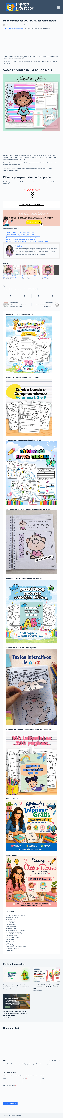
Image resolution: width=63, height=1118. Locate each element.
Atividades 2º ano (11, 921)
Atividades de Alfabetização (47, 25)
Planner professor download (31, 204)
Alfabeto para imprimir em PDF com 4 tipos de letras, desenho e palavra (27, 241)
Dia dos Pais (9, 943)
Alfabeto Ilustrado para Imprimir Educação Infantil (20, 239)
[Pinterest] (39, 296)
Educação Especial (11, 945)
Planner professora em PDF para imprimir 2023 (20, 234)
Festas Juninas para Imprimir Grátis (16, 946)
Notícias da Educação (12, 948)
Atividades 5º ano (11, 928)
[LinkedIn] (53, 296)
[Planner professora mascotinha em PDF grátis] (50, 270)
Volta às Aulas (10, 950)
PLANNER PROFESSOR (30, 289)
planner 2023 (8, 289)
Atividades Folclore (11, 935)
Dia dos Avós (10, 941)
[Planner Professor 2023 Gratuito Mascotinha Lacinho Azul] (12, 270)
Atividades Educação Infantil (14, 934)
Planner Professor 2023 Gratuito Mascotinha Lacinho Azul (23, 236)
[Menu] (58, 7)
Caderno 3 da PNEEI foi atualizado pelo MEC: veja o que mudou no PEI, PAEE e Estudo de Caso (46, 986)
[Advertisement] (31, 42)
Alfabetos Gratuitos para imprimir (15, 915)
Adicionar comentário (9, 1085)
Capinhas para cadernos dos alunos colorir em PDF (21, 238)
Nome (5, 1078)
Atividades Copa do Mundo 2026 (15, 930)
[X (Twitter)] (24, 296)
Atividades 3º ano (11, 924)
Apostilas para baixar (12, 917)
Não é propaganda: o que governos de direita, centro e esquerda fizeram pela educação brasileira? (15, 1013)
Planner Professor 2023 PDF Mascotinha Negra (20, 232)
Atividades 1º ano (11, 919)
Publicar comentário (10, 1103)
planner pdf (18, 289)
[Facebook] (10, 296)
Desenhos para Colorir (12, 937)
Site (43, 1078)
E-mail (25, 1078)
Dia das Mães (10, 939)
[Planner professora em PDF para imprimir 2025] (31, 270)
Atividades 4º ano (11, 926)
